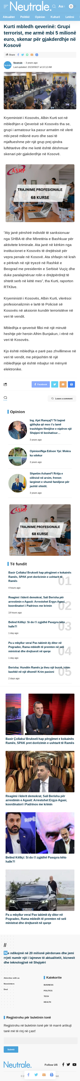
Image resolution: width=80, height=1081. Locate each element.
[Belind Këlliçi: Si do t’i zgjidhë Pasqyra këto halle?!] (40, 833)
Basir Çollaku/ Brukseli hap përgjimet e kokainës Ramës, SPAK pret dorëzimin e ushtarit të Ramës (39, 576)
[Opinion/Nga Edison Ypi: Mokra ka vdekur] (17, 456)
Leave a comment (64, 398)
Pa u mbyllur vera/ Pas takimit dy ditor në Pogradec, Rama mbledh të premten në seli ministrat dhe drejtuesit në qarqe (36, 647)
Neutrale (18, 63)
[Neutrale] (30, 6)
